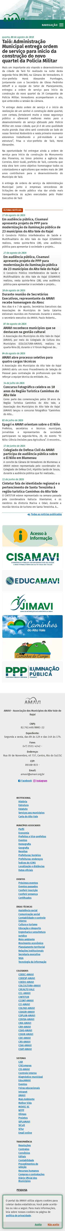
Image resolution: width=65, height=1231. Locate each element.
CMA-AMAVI (24, 1023)
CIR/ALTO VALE (26, 989)
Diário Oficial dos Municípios (27, 1179)
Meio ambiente (26, 939)
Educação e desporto (29, 928)
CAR (20, 1061)
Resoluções (24, 1145)
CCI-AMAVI (24, 1004)
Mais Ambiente (26, 1099)
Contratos (23, 1149)
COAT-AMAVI (25, 1049)
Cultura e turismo (27, 924)
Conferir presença (28, 894)
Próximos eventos (28, 882)
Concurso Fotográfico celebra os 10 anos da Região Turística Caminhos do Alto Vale (31, 391)
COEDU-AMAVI (26, 982)
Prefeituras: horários (29, 855)
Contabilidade (26, 1160)
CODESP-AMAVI (26, 978)
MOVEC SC (23, 1106)
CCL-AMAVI (24, 993)
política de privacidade (18, 1215)
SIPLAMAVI (24, 1121)
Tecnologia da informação (32, 961)
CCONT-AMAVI (26, 1000)
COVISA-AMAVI (26, 1019)
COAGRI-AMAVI (26, 1011)
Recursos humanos (28, 1170)
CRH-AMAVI (24, 1026)
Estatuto (23, 809)
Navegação (49, 25)
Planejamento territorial (31, 947)
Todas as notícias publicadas (46, 514)
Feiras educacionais (29, 1088)
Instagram (41, 780)
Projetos (23, 1117)
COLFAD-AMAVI (26, 1008)
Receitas (22, 851)
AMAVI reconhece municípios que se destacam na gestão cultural (29, 330)
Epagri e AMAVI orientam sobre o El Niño (31, 424)
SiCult (21, 1125)
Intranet (22, 1091)
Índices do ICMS (27, 862)
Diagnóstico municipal (30, 1076)
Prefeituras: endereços (30, 859)
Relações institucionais (31, 950)
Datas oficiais (25, 870)
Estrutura (23, 805)
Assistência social (27, 910)
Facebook (26, 780)
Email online (25, 1132)
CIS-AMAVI (24, 1069)
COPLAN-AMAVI (26, 1015)
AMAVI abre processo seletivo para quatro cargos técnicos (27, 359)
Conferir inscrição (28, 890)
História (22, 801)
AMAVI (34, 13)
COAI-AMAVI (25, 1045)
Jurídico (22, 935)
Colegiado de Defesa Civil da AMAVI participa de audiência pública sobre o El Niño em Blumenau (30, 454)
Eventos (22, 840)
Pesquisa (22, 1190)
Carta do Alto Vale (28, 816)
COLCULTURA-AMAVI (29, 985)
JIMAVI (21, 1095)
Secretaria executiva (29, 954)
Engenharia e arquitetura (32, 932)
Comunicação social (29, 914)
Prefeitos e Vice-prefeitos (32, 836)
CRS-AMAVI (24, 1041)
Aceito (38, 1224)
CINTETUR (23, 997)
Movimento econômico (30, 943)
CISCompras (24, 1065)
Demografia (24, 844)
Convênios (24, 1153)
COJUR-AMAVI (25, 1034)
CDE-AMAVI (24, 1038)
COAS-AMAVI (25, 1030)
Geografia (23, 847)
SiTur (21, 1129)
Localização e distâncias (31, 866)
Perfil (21, 829)
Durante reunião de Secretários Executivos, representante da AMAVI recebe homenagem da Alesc (28, 298)
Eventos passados (28, 886)
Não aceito (53, 1224)
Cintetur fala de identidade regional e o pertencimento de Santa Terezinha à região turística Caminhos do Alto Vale (31, 487)
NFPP (21, 1110)
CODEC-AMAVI (26, 974)
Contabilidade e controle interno (32, 919)
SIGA (20, 958)
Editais (22, 1156)
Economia (23, 832)
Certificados (24, 897)
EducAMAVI (24, 1080)
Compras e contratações (31, 1174)
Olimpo (22, 1114)
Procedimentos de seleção (28, 1165)
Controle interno (27, 1073)
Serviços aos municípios (31, 812)
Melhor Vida (25, 1103)
